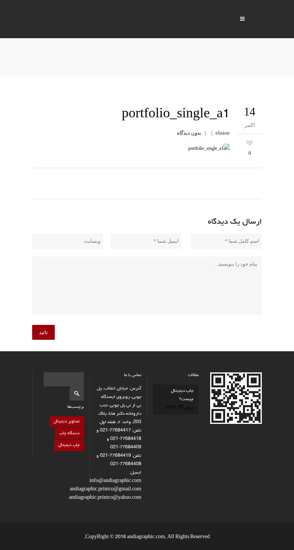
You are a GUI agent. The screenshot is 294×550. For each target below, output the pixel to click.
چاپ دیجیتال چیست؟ (182, 395)
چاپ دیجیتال (69, 445)
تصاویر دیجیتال (67, 421)
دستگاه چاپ (69, 433)
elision (223, 133)
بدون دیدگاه (189, 133)
